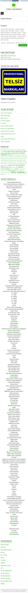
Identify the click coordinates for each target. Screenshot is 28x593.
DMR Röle (15, 153)
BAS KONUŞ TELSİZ (6, 550)
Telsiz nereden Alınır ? (14, 330)
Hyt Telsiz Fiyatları (4, 165)
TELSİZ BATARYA (5, 576)
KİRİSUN (20, 167)
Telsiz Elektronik (4, 170)
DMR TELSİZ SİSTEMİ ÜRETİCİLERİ (10, 59)
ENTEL (2, 557)
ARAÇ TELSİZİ (5, 544)
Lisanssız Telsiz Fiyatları (7, 131)
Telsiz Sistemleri (5, 141)
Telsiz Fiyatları (11, 170)
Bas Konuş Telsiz (5, 115)
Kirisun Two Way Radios (7, 128)
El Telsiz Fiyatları (5, 120)
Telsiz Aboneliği (22, 169)
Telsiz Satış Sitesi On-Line (8, 139)
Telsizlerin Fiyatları (14, 411)
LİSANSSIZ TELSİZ (6, 565)
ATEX (5, 151)
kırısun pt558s (5, 169)
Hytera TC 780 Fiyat (20, 158)
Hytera (4, 25)
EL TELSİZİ (4, 555)
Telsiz (2, 136)
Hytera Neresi (3, 156)
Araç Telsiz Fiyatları (6, 113)
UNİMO (3, 583)
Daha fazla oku (23, 45)
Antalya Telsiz (14, 505)
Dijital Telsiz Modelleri (14, 239)
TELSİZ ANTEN (5, 573)
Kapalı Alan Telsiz (13, 165)
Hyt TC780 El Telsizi (11, 161)
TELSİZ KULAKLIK (6, 578)
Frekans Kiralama (16, 155)
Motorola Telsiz (14, 450)
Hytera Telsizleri (20, 160)
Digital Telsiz (19, 151)
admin (4, 43)
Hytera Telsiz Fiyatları (7, 126)
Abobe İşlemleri (4, 149)
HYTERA (3, 560)
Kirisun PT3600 (15, 167)
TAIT (2, 568)
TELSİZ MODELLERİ (21, 43)
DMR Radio (8, 153)
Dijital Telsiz (4, 118)
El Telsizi (3, 123)
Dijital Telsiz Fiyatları (14, 264)
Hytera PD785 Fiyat (10, 156)
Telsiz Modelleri (14, 9)
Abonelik (8, 149)
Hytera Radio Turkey (12, 158)
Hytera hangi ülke (23, 155)
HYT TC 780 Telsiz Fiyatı (21, 163)
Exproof (9, 155)
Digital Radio (11, 151)
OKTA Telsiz (12, 169)
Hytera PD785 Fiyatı (18, 156)
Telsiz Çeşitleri (17, 172)
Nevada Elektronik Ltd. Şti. (8, 133)
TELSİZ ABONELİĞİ (6, 570)
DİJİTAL (3, 552)
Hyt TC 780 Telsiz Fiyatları (11, 163)
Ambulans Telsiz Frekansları (16, 149)
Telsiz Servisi (7, 172)
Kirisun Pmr (7, 167)
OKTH (14, 305)
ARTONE (3, 547)
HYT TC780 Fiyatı (18, 161)
